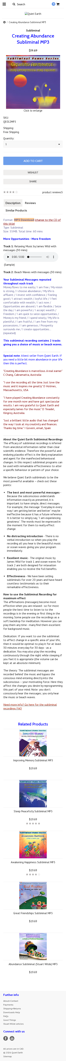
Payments (8, 1004)
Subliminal (33, 30)
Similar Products (16, 210)
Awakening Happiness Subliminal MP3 (33, 862)
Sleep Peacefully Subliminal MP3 (33, 811)
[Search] (14, 4)
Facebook (5, 1038)
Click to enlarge (33, 110)
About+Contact (10, 1000)
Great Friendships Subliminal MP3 (33, 913)
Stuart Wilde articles (13, 1023)
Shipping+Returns (12, 1008)
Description (13, 203)
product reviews (51, 192)
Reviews (30, 203)
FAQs (5, 1016)
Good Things (9, 1020)
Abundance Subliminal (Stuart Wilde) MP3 (33, 964)
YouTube (12, 1038)
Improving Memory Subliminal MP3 (33, 760)
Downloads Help (11, 1012)
